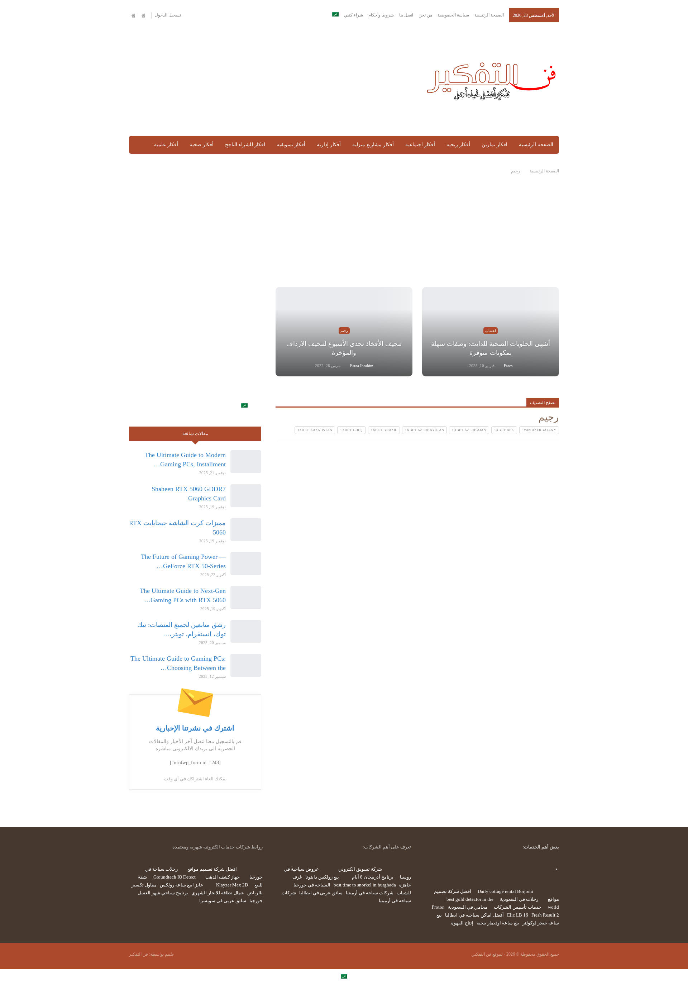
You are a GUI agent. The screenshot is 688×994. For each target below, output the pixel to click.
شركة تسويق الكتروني (360, 869)
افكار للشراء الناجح (245, 144)
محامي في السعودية (467, 907)
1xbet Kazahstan (315, 430)
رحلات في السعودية (519, 899)
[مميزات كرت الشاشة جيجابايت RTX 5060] (245, 529)
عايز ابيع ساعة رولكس (181, 885)
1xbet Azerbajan (469, 430)
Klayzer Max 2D (232, 885)
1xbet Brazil (384, 430)
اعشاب (490, 331)
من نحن (425, 15)
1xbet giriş (351, 430)
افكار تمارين (494, 144)
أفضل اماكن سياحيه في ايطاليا (474, 915)
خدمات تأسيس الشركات (517, 907)
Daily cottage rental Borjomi (505, 891)
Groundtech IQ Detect (174, 877)
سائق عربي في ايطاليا (321, 892)
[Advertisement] (270, 79)
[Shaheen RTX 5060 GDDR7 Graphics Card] (245, 495)
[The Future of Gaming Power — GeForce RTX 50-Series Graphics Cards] (245, 563)
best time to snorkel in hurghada (365, 885)
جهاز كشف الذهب (222, 877)
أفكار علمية (166, 144)
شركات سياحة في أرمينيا (369, 892)
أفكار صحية (202, 144)
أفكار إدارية (329, 144)
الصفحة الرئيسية (489, 15)
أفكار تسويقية (291, 144)
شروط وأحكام (381, 15)
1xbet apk (504, 430)
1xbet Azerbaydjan (424, 430)
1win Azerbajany (539, 430)
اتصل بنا (406, 15)
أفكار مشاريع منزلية (373, 144)
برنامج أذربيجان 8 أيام (372, 877)
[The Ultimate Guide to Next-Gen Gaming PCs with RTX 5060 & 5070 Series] (245, 597)
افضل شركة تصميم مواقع (212, 869)
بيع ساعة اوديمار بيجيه (498, 923)
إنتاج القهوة (462, 923)
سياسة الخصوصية (453, 15)
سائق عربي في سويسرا (222, 900)
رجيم (344, 331)
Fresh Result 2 (545, 915)
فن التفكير (138, 954)
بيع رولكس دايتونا (322, 877)
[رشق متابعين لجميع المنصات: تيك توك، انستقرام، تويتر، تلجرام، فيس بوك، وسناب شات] (245, 631)
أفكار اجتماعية (420, 144)
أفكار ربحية (458, 144)
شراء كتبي (353, 15)
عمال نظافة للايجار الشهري (217, 892)
